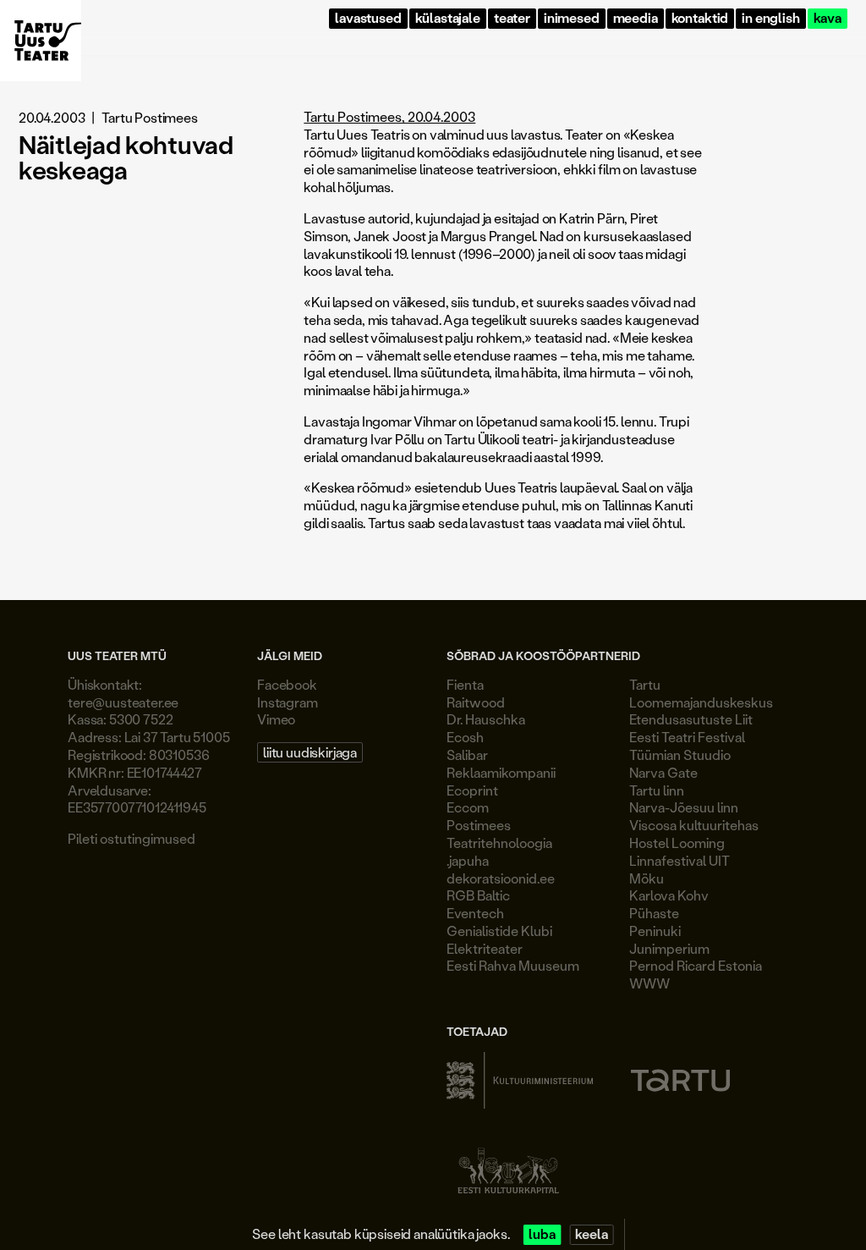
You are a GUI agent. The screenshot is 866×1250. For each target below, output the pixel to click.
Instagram (287, 702)
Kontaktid (700, 18)
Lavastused (368, 18)
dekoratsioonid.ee (501, 878)
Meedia (635, 18)
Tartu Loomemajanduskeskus (701, 693)
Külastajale (447, 18)
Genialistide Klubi (499, 930)
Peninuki (655, 930)
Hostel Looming (677, 842)
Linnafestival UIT (679, 860)
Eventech (475, 913)
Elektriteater (485, 948)
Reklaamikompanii (501, 772)
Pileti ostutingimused (131, 838)
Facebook (287, 684)
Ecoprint (472, 790)
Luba (542, 1234)
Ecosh (465, 737)
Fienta (465, 684)
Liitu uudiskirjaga (310, 752)
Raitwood (476, 702)
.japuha (468, 860)
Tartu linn (656, 790)
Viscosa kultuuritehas (694, 825)
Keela (591, 1234)
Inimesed (572, 18)
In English (770, 18)
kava (827, 18)
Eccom (468, 807)
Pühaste (654, 913)
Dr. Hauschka (486, 719)
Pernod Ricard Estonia (695, 965)
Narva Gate (663, 772)
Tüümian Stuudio (680, 754)
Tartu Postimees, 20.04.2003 (389, 116)
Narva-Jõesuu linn (683, 807)
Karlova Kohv (669, 895)
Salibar (467, 754)
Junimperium (669, 948)
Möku (646, 878)
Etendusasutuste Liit (691, 719)
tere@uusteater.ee (123, 702)
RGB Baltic (478, 895)
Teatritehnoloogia (499, 842)
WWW (649, 983)
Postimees (479, 825)
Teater (512, 18)
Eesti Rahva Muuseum (513, 965)
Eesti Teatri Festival (687, 737)
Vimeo (276, 719)
